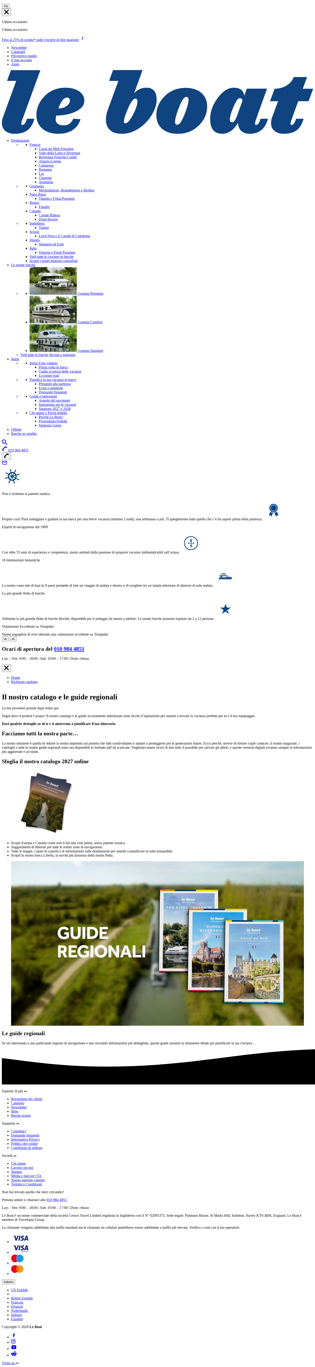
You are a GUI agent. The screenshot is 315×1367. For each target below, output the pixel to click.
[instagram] (13, 1342)
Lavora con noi (22, 1168)
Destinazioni (20, 140)
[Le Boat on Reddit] (14, 1355)
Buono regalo (21, 1115)
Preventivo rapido (24, 56)
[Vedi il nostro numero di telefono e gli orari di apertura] (6, 456)
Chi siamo (18, 1163)
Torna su (8, 1363)
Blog (14, 1111)
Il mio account (21, 60)
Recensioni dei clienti (26, 1099)
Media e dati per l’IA (26, 1176)
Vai (6, 6)
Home (15, 678)
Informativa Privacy (25, 1139)
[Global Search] (4, 444)
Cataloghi (18, 52)
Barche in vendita (24, 434)
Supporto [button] (9, 1123)
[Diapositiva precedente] (5, 638)
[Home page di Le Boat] (157, 133)
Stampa (16, 1172)
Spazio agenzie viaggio (28, 1180)
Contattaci (18, 1131)
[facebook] (14, 1337)
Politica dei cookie (24, 1144)
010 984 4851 (69, 649)
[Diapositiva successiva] (13, 638)
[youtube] (14, 1349)
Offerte (16, 429)
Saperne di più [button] (13, 1091)
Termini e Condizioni (26, 1184)
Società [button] (7, 1156)
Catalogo (17, 1103)
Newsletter (19, 48)
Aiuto (15, 64)
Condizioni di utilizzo (26, 1148)
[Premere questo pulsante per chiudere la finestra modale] (6, 668)
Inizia (15, 359)
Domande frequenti (25, 1135)
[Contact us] (4, 464)
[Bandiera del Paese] (6, 12)
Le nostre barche (23, 265)
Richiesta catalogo (24, 682)
